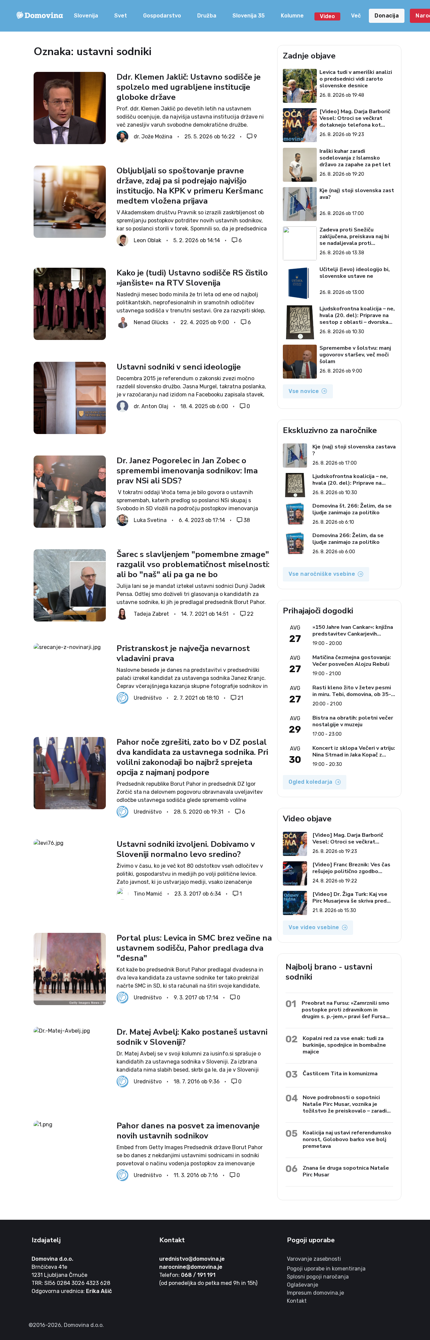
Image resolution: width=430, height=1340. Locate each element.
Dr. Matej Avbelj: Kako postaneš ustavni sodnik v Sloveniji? (192, 1037)
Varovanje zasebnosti (314, 1259)
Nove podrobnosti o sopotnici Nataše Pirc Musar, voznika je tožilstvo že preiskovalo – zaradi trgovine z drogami (345, 1104)
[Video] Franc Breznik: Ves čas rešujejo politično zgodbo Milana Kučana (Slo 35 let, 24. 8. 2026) (353, 868)
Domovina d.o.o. (52, 1259)
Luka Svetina (150, 520)
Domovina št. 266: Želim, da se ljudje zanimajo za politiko (352, 509)
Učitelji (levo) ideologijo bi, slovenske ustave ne (354, 273)
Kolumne (292, 15)
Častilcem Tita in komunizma (340, 1073)
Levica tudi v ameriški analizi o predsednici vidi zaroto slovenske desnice (355, 79)
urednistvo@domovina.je (192, 1259)
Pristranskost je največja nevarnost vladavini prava (183, 653)
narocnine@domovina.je (190, 1267)
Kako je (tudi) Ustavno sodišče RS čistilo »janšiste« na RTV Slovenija (192, 277)
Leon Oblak (147, 240)
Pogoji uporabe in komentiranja (326, 1268)
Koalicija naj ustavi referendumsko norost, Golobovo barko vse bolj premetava (347, 1139)
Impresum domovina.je (315, 1293)
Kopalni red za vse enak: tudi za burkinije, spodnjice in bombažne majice (344, 1045)
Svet (120, 15)
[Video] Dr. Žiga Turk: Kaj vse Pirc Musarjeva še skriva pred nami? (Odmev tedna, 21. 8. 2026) (349, 897)
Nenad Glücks (151, 322)
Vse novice (304, 391)
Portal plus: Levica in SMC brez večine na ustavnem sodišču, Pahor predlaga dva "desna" (194, 948)
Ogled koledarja (311, 782)
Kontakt (297, 1301)
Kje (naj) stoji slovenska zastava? (356, 194)
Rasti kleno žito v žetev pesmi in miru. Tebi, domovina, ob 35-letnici (351, 691)
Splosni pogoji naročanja (318, 1276)
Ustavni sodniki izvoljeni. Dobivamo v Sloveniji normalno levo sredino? (186, 849)
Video (327, 16)
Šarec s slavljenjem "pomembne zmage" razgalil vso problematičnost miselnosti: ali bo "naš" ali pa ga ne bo (193, 564)
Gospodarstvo (162, 15)
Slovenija (86, 15)
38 (247, 520)
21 (240, 697)
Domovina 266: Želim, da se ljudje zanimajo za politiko (348, 539)
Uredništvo (148, 697)
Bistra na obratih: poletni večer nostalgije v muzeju (352, 721)
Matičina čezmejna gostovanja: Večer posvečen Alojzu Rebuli (351, 660)
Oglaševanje (302, 1285)
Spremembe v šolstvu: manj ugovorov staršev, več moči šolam (355, 355)
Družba (206, 15)
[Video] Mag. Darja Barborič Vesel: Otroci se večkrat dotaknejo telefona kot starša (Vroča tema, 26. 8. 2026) (354, 118)
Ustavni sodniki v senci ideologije (179, 366)
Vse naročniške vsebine (322, 574)
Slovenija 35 (248, 15)
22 (250, 614)
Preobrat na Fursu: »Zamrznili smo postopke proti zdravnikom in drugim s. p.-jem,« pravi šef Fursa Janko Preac (345, 1009)
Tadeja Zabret (151, 614)
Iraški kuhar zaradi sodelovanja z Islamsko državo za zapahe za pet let (355, 158)
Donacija (387, 15)
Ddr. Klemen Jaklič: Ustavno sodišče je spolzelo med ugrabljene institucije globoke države (189, 87)
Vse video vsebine (314, 927)
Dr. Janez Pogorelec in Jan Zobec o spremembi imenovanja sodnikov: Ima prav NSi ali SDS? (187, 470)
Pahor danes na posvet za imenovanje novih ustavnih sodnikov (188, 1130)
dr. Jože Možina (153, 136)
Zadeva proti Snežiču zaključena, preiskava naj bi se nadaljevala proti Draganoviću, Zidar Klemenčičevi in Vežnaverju (354, 236)
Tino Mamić (148, 893)
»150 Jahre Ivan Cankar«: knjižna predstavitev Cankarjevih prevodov (352, 630)
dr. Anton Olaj (151, 406)
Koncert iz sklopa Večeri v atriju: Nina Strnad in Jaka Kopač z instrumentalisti (353, 751)
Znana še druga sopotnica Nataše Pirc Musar (346, 1171)
